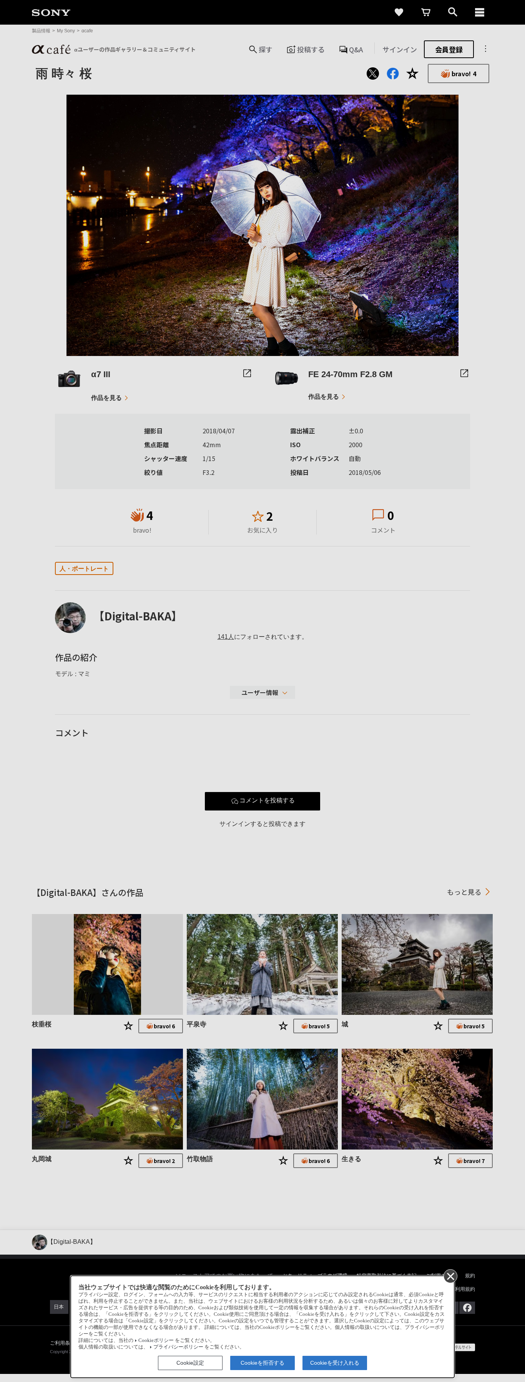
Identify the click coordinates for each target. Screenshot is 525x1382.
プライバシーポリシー (178, 1347)
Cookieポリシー (156, 1340)
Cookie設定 (190, 1363)
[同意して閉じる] (450, 1275)
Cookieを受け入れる (334, 1363)
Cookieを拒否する (262, 1363)
